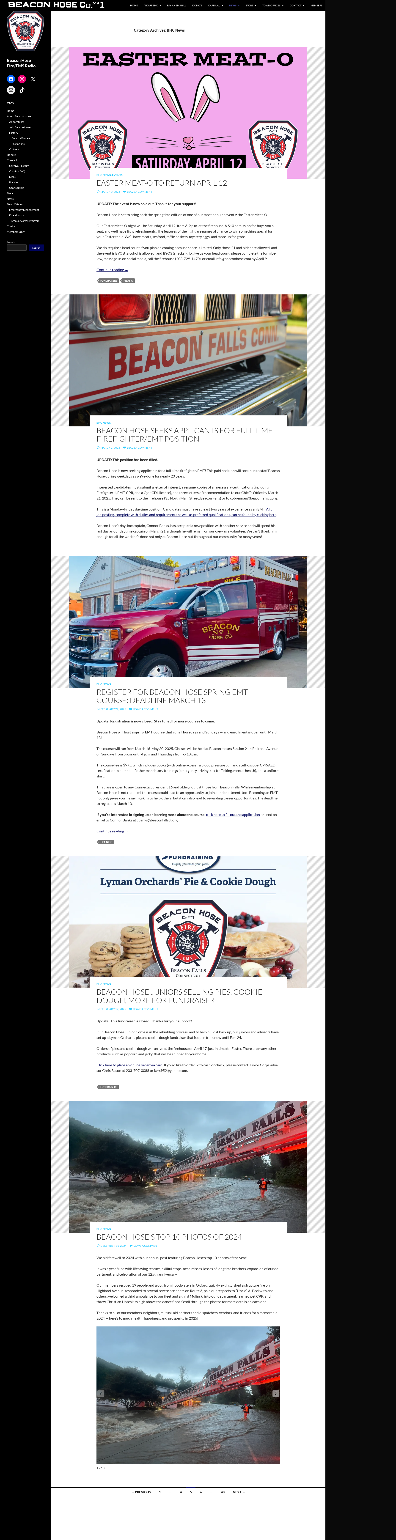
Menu (12, 176)
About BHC (151, 5)
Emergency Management (24, 209)
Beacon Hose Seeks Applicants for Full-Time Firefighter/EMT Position (184, 434)
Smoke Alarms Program (25, 220)
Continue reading (112, 269)
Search (11, 242)
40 (223, 1492)
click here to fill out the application (233, 814)
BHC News (103, 175)
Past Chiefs (18, 143)
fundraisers (108, 280)
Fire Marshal (16, 215)
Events (117, 175)
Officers (14, 149)
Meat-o (128, 280)
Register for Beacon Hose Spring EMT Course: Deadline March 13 (172, 696)
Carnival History (19, 165)
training (106, 841)
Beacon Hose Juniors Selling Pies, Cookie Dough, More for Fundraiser (179, 996)
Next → (239, 1492)
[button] (275, 1393)
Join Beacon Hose (19, 127)
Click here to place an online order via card (129, 1065)
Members (316, 5)
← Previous (141, 1492)
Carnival (214, 5)
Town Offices (271, 5)
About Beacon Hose (19, 116)
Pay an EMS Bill (176, 5)
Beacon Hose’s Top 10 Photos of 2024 (169, 1236)
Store (249, 5)
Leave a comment (139, 191)
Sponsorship (16, 187)
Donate (197, 5)
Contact (295, 5)
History (13, 133)
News (232, 5)
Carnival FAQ (17, 171)
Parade (13, 182)
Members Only (16, 231)
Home (134, 5)
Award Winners (20, 138)
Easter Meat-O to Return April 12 (161, 182)
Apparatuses (16, 122)
